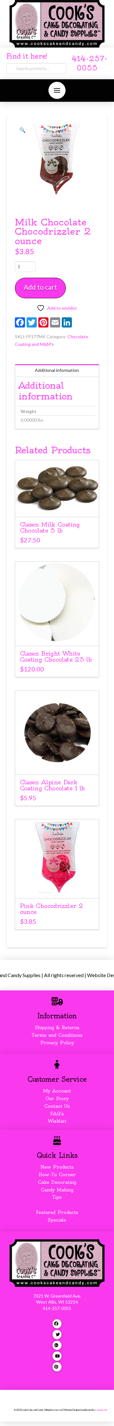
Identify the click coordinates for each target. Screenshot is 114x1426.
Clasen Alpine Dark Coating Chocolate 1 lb (52, 785)
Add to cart (40, 287)
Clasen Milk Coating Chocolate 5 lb (50, 527)
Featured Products (57, 1212)
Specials (57, 1220)
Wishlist (57, 1121)
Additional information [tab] (57, 370)
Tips (57, 1197)
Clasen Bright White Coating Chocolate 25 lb (56, 656)
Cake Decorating (57, 1182)
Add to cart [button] (60, 506)
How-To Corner (57, 1174)
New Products (57, 1167)
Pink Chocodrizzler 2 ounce (51, 909)
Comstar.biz (101, 1410)
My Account (57, 1091)
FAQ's (57, 1114)
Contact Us (57, 1106)
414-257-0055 (57, 1308)
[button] (57, 90)
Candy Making (57, 1190)
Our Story (57, 1098)
